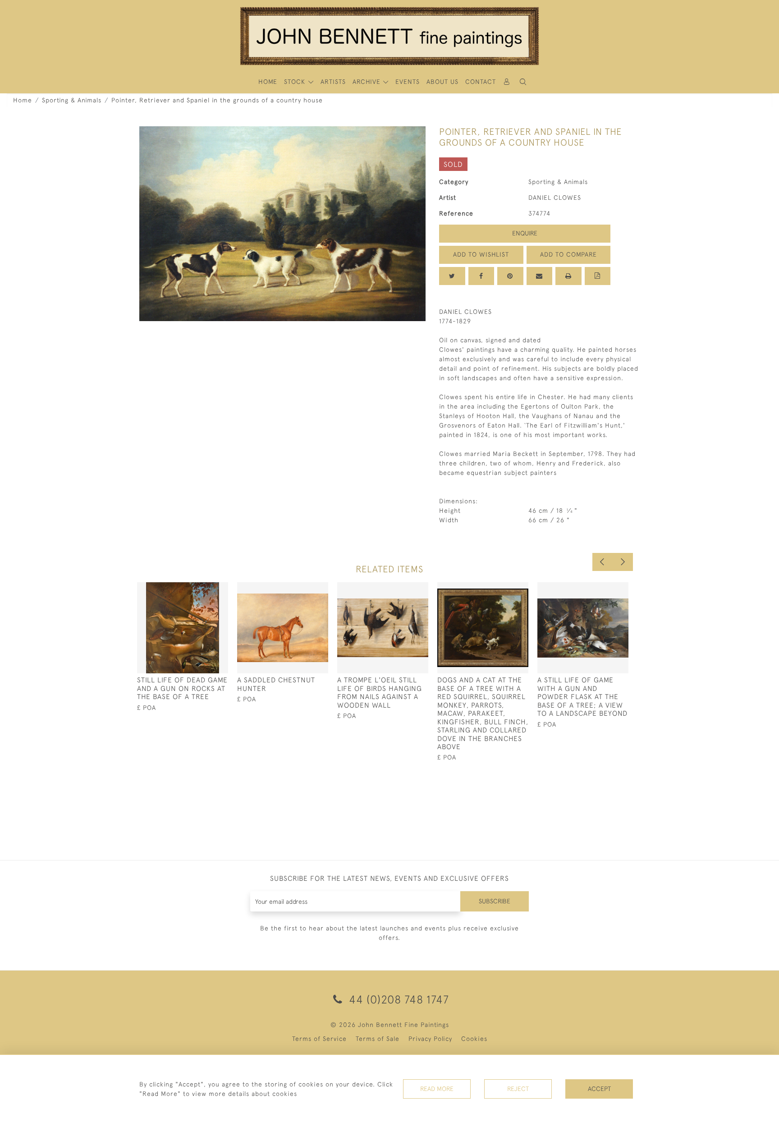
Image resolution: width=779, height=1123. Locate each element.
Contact (480, 81)
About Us (442, 81)
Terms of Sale (377, 1038)
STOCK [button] (295, 81)
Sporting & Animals (71, 100)
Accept (599, 1088)
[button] (522, 82)
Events (407, 81)
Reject (518, 1088)
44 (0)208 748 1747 (397, 999)
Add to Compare (568, 254)
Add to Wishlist (481, 254)
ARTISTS (333, 81)
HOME (267, 81)
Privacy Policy (430, 1038)
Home (22, 100)
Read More (437, 1088)
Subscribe (494, 901)
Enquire (524, 233)
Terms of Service (319, 1038)
